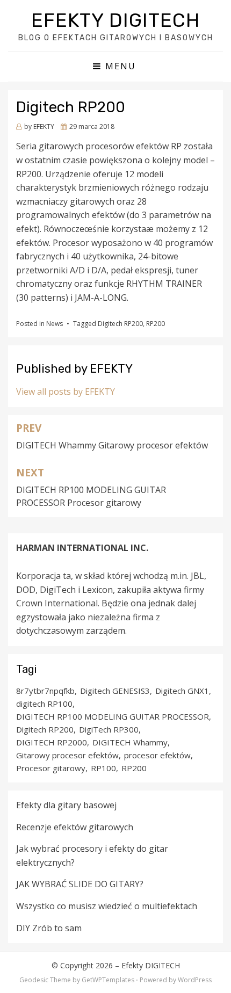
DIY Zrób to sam (49, 928)
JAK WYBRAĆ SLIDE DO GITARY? (79, 884)
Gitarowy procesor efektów (67, 755)
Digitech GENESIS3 (115, 690)
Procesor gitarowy (50, 768)
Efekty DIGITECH (115, 20)
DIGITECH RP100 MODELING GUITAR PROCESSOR (112, 716)
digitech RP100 (44, 703)
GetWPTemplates (108, 979)
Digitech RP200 (120, 323)
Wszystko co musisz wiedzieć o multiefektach (106, 906)
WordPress (195, 979)
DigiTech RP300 (109, 729)
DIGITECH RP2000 (51, 742)
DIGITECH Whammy (130, 742)
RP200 (155, 323)
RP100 (103, 768)
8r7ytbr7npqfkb (45, 690)
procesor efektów (157, 755)
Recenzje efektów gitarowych (74, 827)
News (54, 323)
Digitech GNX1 (182, 690)
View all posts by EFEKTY (65, 391)
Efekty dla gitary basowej (66, 805)
